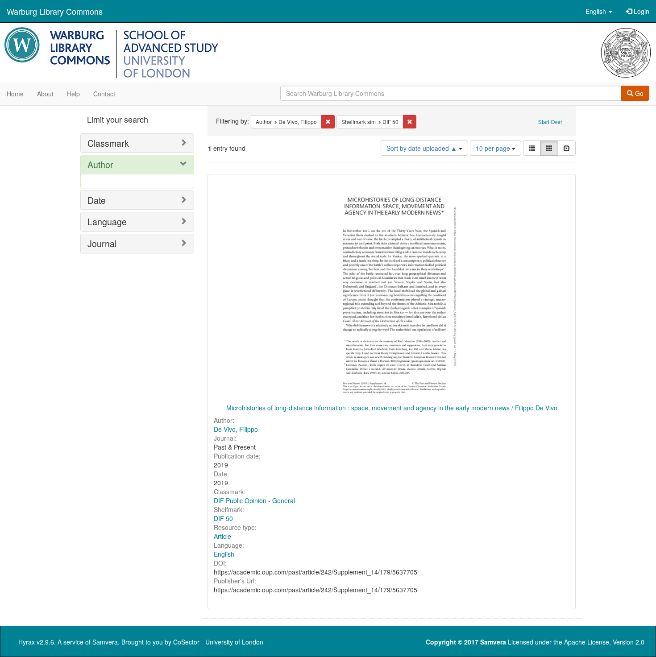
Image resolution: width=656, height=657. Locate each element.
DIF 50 (223, 518)
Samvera (105, 641)
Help (73, 93)
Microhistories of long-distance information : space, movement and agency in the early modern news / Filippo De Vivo (391, 407)
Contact (104, 93)
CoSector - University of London (218, 641)
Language (107, 221)
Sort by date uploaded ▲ (422, 148)
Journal (101, 243)
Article (222, 536)
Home (15, 93)
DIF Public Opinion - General (254, 500)
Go (638, 93)
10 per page (494, 148)
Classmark (108, 142)
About (45, 93)
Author (100, 164)
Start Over (550, 121)
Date (96, 200)
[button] (599, 11)
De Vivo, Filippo (236, 429)
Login (640, 11)
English (224, 554)
